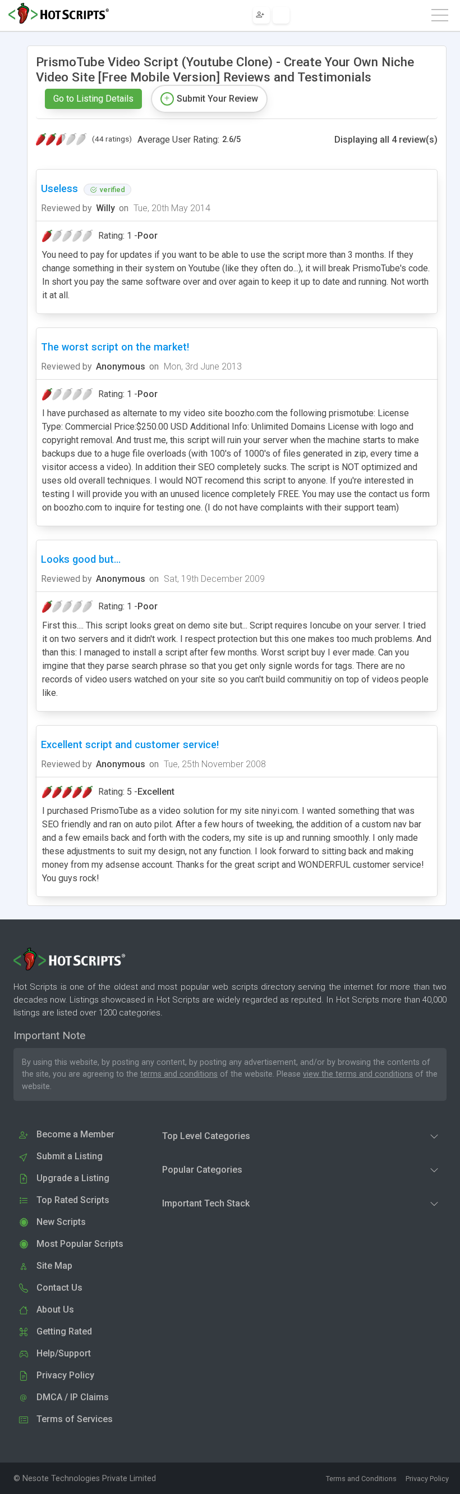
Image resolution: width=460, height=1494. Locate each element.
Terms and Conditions (361, 1478)
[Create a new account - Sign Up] (261, 15)
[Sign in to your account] (281, 15)
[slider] (61, 139)
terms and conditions (179, 1074)
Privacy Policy (427, 1478)
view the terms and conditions (358, 1074)
